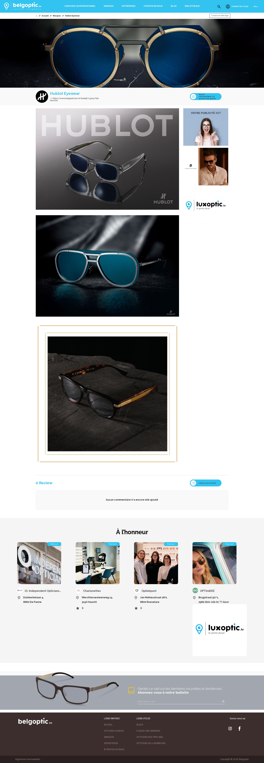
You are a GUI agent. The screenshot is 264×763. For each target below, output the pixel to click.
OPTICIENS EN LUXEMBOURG (151, 743)
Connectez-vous (239, 7)
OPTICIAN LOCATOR (114, 731)
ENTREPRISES (111, 743)
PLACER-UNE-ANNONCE (148, 731)
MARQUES (109, 737)
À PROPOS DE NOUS (114, 749)
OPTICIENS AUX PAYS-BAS (149, 737)
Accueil (45, 16)
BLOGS (139, 724)
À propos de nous (153, 6)
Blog (174, 6)
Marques (109, 6)
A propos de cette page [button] (220, 16)
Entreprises (128, 6)
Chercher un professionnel (80, 6)
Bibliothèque (192, 6)
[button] (219, 7)
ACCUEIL (108, 724)
